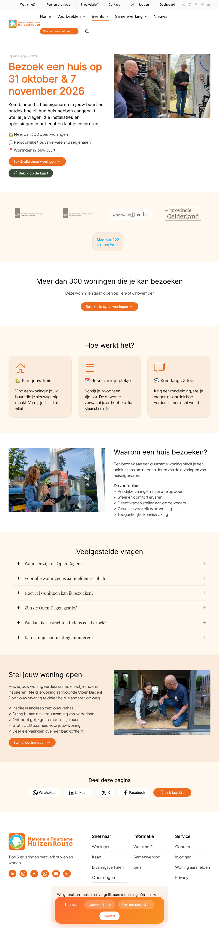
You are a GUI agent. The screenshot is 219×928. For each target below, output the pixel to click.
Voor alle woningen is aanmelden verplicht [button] (66, 578)
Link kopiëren (174, 792)
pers (137, 867)
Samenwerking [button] (129, 16)
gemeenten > (107, 244)
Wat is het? (28, 4)
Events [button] (98, 16)
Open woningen (100, 904)
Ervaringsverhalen (108, 867)
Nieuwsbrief (89, 4)
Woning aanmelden (56, 31)
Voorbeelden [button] (69, 16)
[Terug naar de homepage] (24, 23)
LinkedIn (81, 792)
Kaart (97, 856)
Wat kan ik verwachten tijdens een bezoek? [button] (65, 622)
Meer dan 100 (108, 239)
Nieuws (160, 16)
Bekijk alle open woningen (34, 161)
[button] (87, 31)
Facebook (136, 792)
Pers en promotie (58, 4)
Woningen (101, 846)
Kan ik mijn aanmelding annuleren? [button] (59, 637)
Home (45, 16)
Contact (114, 4)
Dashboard (167, 4)
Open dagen (103, 877)
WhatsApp (47, 792)
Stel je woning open (29, 742)
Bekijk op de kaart (33, 173)
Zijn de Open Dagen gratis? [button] (51, 608)
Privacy (181, 877)
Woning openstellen (136, 904)
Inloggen (143, 4)
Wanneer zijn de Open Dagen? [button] (53, 563)
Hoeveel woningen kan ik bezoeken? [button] (59, 593)
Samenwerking (146, 856)
